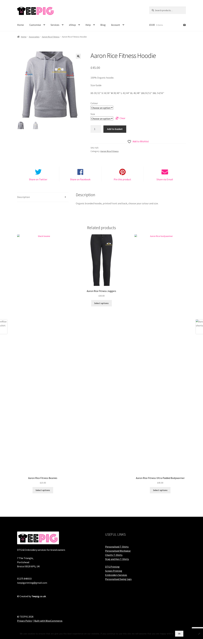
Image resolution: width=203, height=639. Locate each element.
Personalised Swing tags (118, 579)
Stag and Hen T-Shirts (117, 559)
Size (93, 114)
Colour (94, 103)
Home (20, 24)
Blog (103, 24)
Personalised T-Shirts (117, 546)
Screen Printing (113, 570)
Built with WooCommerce (48, 620)
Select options (43, 490)
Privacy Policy (24, 620)
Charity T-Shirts (113, 554)
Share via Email (165, 179)
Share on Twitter (38, 179)
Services (55, 24)
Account (115, 24)
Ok (179, 633)
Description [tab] (23, 197)
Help (88, 24)
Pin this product (122, 179)
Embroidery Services (116, 575)
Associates (34, 36)
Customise (35, 24)
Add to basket (115, 129)
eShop (72, 24)
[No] (199, 633)
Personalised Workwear (118, 550)
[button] (78, 56)
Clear (122, 118)
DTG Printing (112, 566)
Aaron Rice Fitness (50, 36)
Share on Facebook (80, 179)
